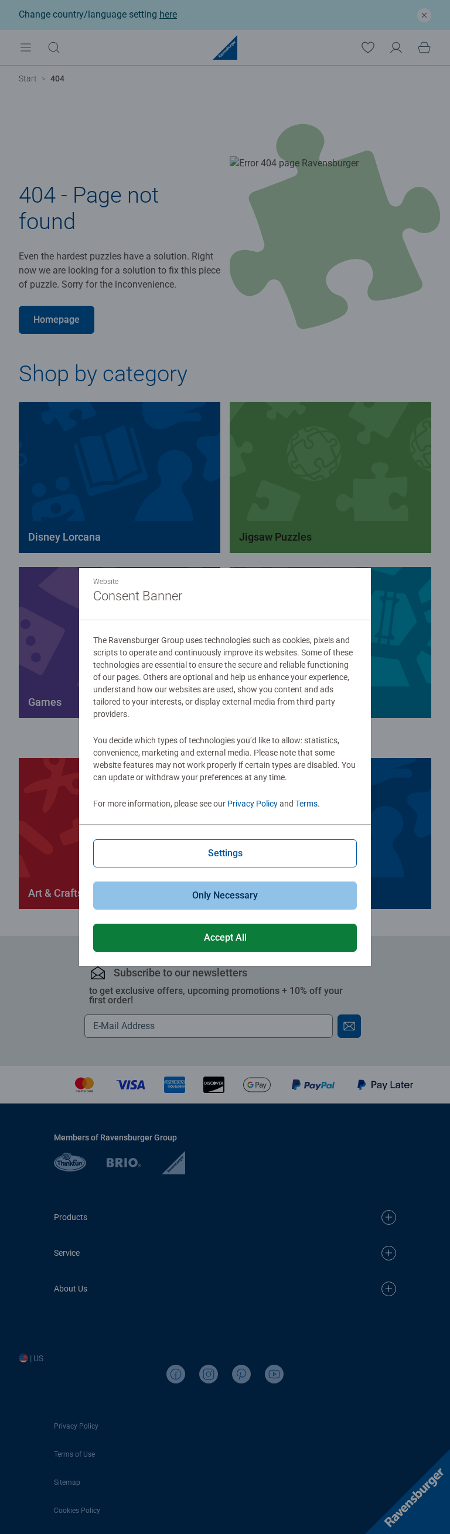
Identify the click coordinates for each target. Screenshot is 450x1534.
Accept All (225, 937)
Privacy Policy (252, 803)
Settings (225, 853)
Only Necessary (225, 895)
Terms (306, 803)
